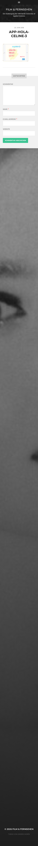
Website (6, 129)
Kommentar (8, 84)
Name (6, 109)
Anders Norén (24, 834)
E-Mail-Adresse (10, 119)
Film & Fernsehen (19, 9)
